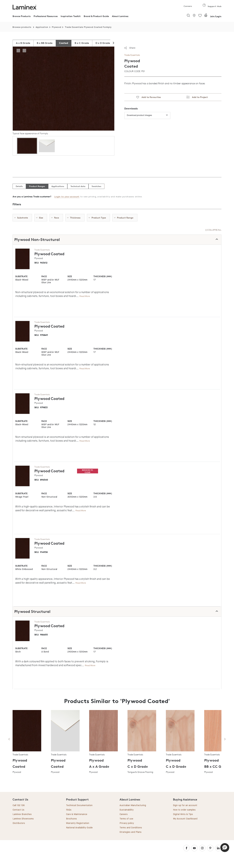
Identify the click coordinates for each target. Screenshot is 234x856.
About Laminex (120, 16)
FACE (44, 276)
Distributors (19, 823)
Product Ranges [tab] (37, 186)
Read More (84, 296)
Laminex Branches (22, 814)
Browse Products (22, 16)
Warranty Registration (77, 823)
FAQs (68, 810)
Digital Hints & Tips (183, 814)
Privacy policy (127, 823)
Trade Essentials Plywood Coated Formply (88, 27)
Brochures (71, 819)
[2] (206, 16)
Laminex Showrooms (23, 819)
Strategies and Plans (131, 832)
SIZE (69, 276)
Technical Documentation (79, 805)
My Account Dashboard (185, 819)
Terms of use (126, 819)
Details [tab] (19, 186)
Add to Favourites (150, 97)
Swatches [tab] (96, 186)
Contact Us (18, 810)
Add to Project (198, 97)
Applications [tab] (57, 186)
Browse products (22, 27)
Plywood (56, 27)
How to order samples (184, 810)
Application (42, 27)
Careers (187, 6)
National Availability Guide (79, 828)
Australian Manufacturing (133, 805)
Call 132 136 (19, 805)
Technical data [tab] (78, 186)
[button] (224, 847)
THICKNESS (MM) (102, 276)
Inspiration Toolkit (71, 16)
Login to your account (66, 197)
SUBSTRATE (21, 276)
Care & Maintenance (76, 814)
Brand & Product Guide (96, 16)
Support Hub (214, 6)
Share (132, 48)
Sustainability (127, 810)
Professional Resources (46, 16)
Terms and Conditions (131, 828)
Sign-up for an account (185, 805)
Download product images (139, 115)
